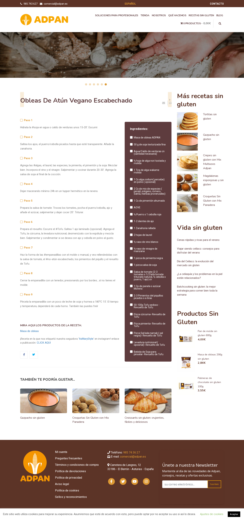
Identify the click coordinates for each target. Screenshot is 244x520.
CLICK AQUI (44, 342)
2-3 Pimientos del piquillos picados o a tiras (148, 296)
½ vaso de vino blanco (146, 242)
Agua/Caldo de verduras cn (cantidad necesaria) (149, 152)
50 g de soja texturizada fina (150, 144)
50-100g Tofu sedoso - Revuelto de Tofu (146, 306)
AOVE (137, 207)
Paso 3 (28, 158)
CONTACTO (217, 3)
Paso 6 (28, 222)
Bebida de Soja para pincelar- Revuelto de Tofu (148, 353)
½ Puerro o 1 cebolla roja (147, 214)
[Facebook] (24, 354)
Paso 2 (28, 137)
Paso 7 (28, 247)
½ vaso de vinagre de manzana (145, 249)
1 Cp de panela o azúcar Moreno (147, 287)
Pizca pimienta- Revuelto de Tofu (149, 324)
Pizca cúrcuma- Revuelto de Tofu (149, 315)
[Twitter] (34, 354)
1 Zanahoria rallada (145, 228)
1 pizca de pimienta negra (148, 258)
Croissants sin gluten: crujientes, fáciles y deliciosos (144, 420)
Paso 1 (28, 120)
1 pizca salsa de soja (145, 265)
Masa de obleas (29, 331)
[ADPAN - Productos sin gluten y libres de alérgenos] (44, 19)
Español (130, 3)
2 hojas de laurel (143, 235)
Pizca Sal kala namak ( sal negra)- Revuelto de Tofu (148, 334)
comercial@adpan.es (56, 3)
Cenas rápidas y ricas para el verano (198, 240)
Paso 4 (28, 184)
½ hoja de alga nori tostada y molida (150, 161)
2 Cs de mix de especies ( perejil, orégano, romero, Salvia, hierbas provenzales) (149, 191)
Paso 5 (28, 200)
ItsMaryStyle (86, 338)
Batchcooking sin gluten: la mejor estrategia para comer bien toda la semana (197, 290)
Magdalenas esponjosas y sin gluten (213, 180)
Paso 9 (28, 294)
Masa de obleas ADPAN (147, 137)
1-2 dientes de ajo (144, 221)
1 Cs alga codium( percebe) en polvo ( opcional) (149, 180)
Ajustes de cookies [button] (211, 514)
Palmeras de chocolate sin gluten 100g (209, 382)
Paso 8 (28, 273)
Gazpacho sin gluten (32, 418)
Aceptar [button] (234, 514)
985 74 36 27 (131, 452)
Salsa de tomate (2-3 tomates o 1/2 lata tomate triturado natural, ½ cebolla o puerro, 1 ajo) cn (150, 276)
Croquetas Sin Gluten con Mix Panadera (212, 200)
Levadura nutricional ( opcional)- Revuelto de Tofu (149, 343)
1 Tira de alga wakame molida (146, 171)
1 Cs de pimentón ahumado (149, 200)
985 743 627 (31, 3)
